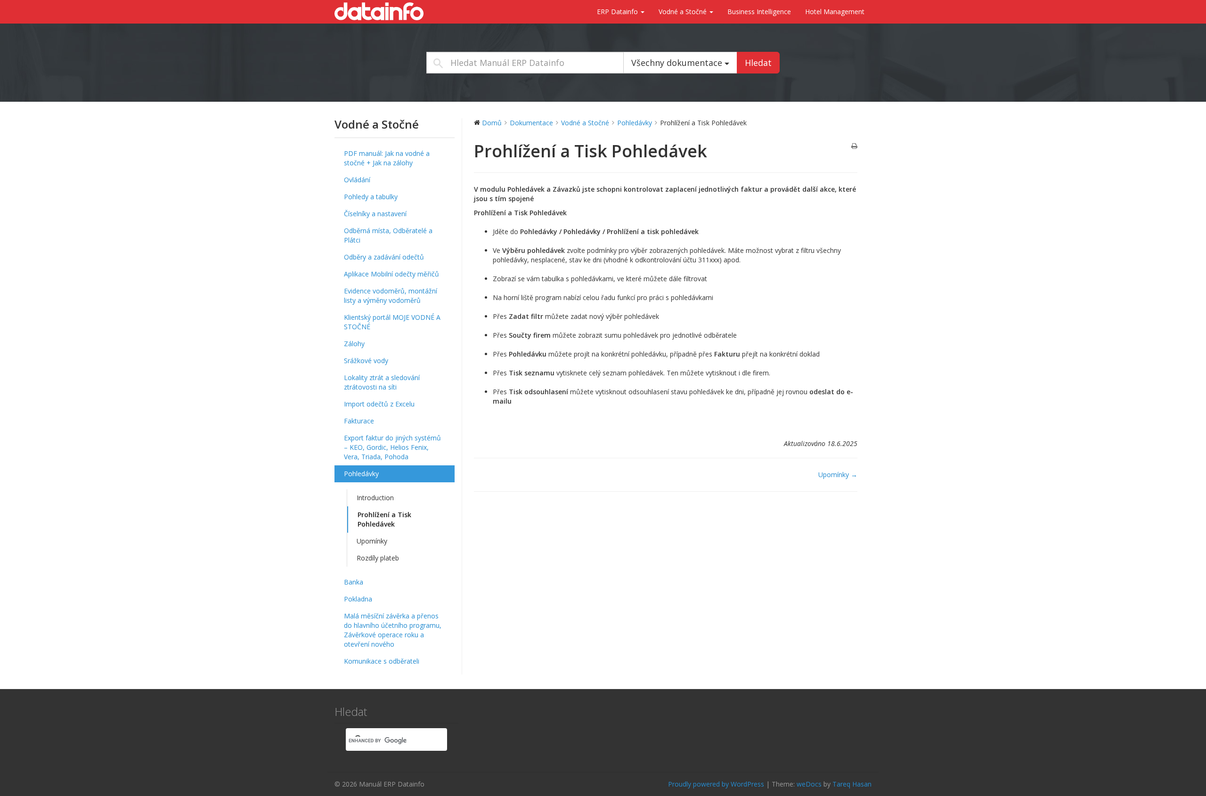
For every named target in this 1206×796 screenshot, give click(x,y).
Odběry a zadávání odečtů (384, 256)
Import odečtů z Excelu (379, 403)
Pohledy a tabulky (371, 196)
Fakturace (359, 420)
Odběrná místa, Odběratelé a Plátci (388, 235)
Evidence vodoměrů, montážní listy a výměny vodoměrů (390, 295)
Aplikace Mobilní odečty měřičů (391, 273)
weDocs (809, 784)
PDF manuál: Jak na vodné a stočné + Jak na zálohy (387, 158)
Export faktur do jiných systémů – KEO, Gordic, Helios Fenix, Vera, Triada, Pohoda (392, 447)
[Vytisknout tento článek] (854, 146)
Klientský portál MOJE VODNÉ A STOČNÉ (392, 322)
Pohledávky (361, 473)
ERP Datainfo (618, 11)
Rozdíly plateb (378, 557)
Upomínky (372, 540)
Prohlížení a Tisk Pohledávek (384, 519)
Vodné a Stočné (684, 11)
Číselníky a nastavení (375, 213)
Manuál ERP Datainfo (381, 11)
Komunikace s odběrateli (381, 661)
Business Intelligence (759, 11)
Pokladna (358, 598)
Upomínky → (837, 474)
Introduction (375, 497)
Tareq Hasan (852, 784)
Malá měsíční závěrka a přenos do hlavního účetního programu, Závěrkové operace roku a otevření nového (392, 630)
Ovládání (357, 179)
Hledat (758, 62)
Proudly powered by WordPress (716, 784)
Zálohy (354, 343)
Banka (353, 581)
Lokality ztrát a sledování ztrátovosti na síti (382, 382)
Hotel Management (834, 11)
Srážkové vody (366, 360)
